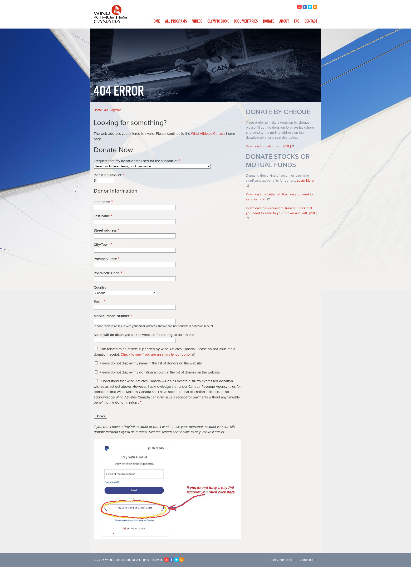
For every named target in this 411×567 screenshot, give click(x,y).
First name (102, 202)
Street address (105, 230)
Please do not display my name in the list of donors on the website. (150, 363)
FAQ (296, 21)
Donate (268, 21)
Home (156, 21)
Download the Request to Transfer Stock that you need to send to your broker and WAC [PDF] (281, 210)
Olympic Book (218, 21)
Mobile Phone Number (111, 316)
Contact (310, 21)
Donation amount (107, 175)
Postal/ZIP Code (107, 273)
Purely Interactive (281, 560)
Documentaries (246, 21)
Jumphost (306, 560)
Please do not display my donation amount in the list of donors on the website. (159, 372)
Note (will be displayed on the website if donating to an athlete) (144, 335)
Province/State (105, 259)
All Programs (176, 21)
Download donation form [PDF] (268, 146)
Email (98, 302)
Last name (102, 216)
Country (100, 287)
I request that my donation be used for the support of (135, 161)
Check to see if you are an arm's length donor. (156, 354)
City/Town (101, 244)
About (284, 21)
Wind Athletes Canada (208, 133)
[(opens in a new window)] (299, 8)
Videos (197, 21)
